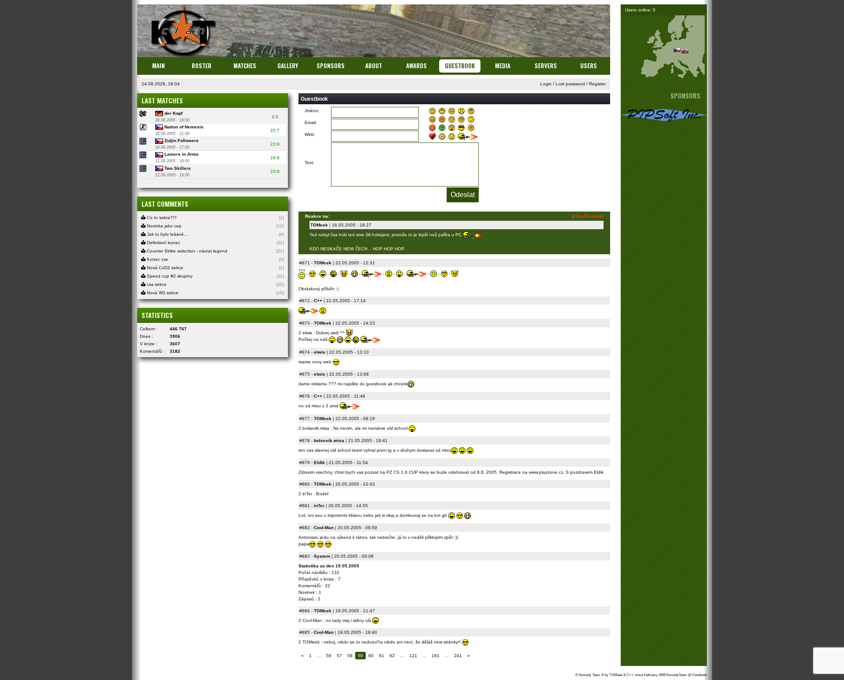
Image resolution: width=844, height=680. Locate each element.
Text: (309, 162)
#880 (304, 484)
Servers (546, 65)
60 (371, 655)
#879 (304, 462)
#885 (304, 632)
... (319, 655)
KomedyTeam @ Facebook (686, 675)
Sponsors (330, 65)
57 (339, 655)
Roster (201, 65)
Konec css (157, 259)
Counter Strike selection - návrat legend (186, 251)
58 (350, 655)
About (373, 65)
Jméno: (312, 110)
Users (588, 65)
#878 (304, 440)
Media (502, 65)
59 (360, 655)
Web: (310, 134)
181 (436, 655)
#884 (304, 610)
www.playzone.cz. (546, 472)
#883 (304, 556)
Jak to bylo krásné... (167, 234)
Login (546, 83)
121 (413, 655)
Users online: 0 (640, 9)
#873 (304, 323)
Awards (416, 65)
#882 (304, 527)
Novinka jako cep (164, 225)
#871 (304, 262)
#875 (304, 374)
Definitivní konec (163, 242)
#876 (304, 396)
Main (158, 65)
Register (597, 83)
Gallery (287, 65)
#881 (304, 505)
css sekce (156, 284)
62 (392, 655)
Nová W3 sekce (162, 292)
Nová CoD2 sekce (164, 267)
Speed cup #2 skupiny (169, 276)
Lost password (570, 83)
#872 (304, 300)
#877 (304, 418)
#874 (304, 352)
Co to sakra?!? (161, 217)
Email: (311, 122)
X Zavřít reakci (588, 216)
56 (328, 655)
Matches (244, 65)
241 (458, 655)
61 (381, 655)
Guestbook (460, 65)
